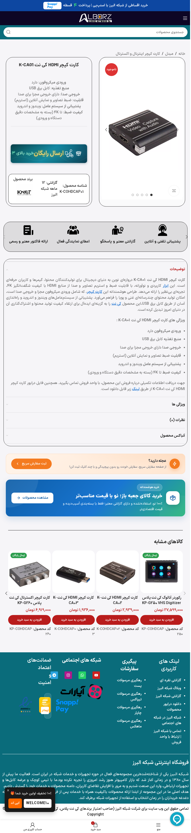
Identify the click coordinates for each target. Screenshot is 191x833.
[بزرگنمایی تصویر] (174, 191)
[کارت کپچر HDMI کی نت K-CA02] (117, 571)
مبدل (169, 54)
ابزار (165, 286)
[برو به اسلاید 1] (151, 195)
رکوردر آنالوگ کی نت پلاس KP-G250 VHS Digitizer (161, 600)
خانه (181, 54)
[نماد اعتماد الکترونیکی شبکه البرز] (25, 706)
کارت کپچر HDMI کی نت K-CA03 (73, 600)
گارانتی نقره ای (170, 680)
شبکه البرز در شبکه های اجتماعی (167, 720)
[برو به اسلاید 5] (133, 195)
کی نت (116, 304)
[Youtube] (96, 675)
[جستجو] (8, 32)
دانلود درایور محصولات (172, 707)
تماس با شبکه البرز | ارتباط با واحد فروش (167, 737)
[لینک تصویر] (81, 691)
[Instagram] (68, 675)
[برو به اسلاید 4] (137, 195)
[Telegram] (54, 675)
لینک (136, 389)
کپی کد (15, 803)
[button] (178, 129)
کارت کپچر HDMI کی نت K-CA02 (117, 600)
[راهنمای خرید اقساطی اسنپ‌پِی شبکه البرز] (67, 706)
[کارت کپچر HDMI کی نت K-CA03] (73, 571)
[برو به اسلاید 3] (142, 195)
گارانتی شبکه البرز (168, 696)
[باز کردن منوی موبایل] (185, 18)
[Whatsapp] (82, 675)
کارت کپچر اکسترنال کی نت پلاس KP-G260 (29, 600)
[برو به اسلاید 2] (147, 195)
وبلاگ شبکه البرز (169, 688)
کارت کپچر (94, 292)
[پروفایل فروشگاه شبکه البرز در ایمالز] (44, 706)
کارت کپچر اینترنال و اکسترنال (138, 54)
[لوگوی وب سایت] (95, 18)
